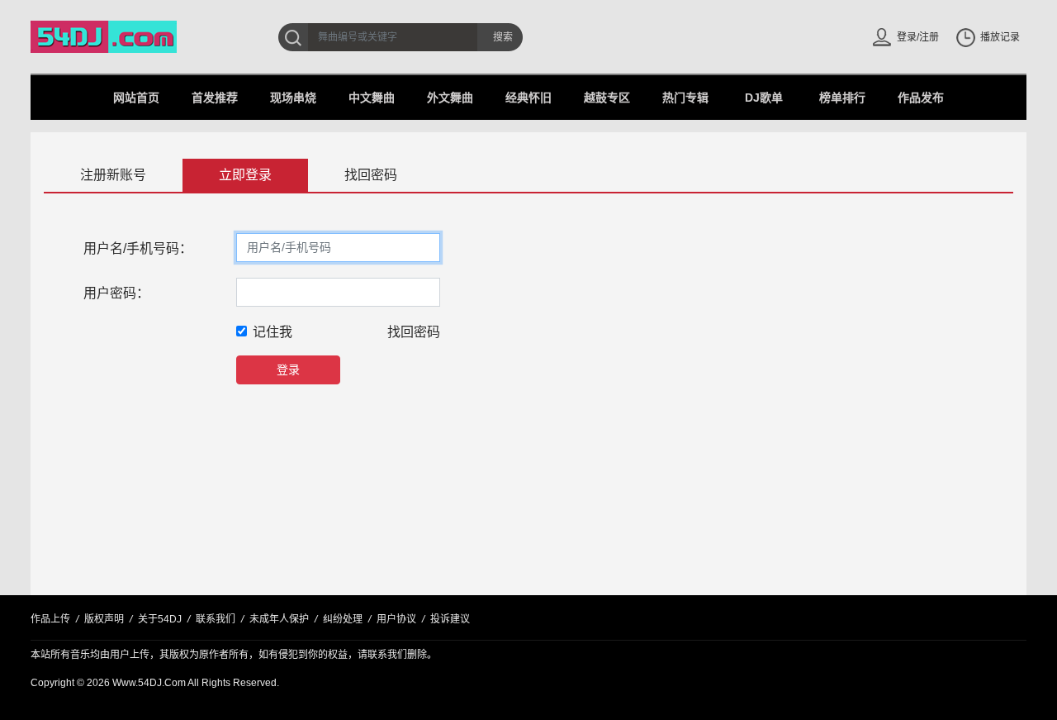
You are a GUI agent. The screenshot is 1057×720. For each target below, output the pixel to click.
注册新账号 (113, 175)
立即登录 (245, 175)
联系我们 (215, 619)
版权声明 (104, 619)
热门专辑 (685, 97)
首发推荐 (215, 97)
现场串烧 (293, 97)
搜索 (503, 37)
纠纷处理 (343, 619)
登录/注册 (918, 37)
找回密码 (370, 175)
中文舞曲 (371, 97)
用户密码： (116, 293)
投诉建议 (450, 619)
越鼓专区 (607, 97)
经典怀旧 (528, 97)
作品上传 (50, 619)
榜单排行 (842, 97)
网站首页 (136, 97)
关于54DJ (160, 619)
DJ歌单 (764, 97)
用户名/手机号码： (137, 248)
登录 (288, 369)
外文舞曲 (450, 97)
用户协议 (396, 619)
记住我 (272, 332)
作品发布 (921, 97)
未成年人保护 (279, 619)
